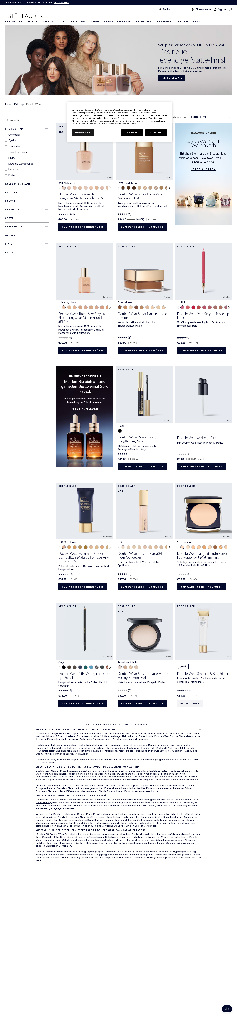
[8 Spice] (215, 307)
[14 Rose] (210, 307)
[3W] (167, 547)
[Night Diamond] (96, 667)
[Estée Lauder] (24, 15)
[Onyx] (64, 667)
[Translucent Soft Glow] (131, 307)
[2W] (156, 547)
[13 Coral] (188, 307)
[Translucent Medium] (131, 667)
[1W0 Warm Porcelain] (80, 188)
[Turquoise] (91, 667)
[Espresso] (75, 667)
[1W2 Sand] (69, 307)
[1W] (139, 547)
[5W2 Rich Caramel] (86, 547)
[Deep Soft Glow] (136, 307)
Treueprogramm (188, 21)
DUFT (62, 21)
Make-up (19, 104)
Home (8, 104)
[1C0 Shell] (69, 188)
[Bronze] (107, 667)
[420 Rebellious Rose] (204, 307)
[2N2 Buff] (91, 307)
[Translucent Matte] (153, 307)
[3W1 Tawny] (107, 307)
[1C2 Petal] (102, 188)
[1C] (128, 547)
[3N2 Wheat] (161, 188)
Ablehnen (132, 132)
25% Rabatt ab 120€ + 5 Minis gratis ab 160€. (37, 2)
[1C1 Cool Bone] (86, 188)
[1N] (134, 547)
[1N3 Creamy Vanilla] (107, 547)
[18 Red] (193, 307)
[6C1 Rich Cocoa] (128, 188)
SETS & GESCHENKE (117, 21)
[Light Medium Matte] (147, 307)
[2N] (150, 547)
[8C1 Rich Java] (215, 547)
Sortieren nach (178, 117)
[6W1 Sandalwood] (123, 188)
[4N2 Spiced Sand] (80, 547)
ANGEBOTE (164, 21)
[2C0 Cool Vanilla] (139, 188)
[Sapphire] (80, 667)
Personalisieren (83, 132)
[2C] (145, 547)
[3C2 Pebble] (167, 188)
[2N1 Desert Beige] (145, 188)
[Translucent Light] (120, 667)
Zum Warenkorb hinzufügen (83, 227)
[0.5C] (123, 547)
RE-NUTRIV (78, 21)
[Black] (120, 431)
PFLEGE (32, 21)
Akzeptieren (156, 132)
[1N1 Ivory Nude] (91, 188)
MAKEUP (48, 21)
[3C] (161, 547)
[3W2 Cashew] (69, 547)
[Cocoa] (69, 667)
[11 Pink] (182, 307)
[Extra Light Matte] (158, 307)
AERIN (95, 21)
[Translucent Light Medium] (136, 667)
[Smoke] (102, 667)
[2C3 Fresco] (156, 188)
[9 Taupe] (221, 307)
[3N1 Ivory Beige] (102, 307)
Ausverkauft (190, 703)
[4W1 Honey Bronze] (75, 547)
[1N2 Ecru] (107, 188)
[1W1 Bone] (96, 188)
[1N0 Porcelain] (75, 188)
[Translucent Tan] (125, 667)
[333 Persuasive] (199, 307)
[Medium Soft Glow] (125, 307)
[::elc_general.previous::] (60, 187)
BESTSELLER (13, 21)
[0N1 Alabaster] (64, 188)
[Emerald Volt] (86, 667)
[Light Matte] (164, 307)
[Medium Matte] (142, 307)
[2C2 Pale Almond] (86, 307)
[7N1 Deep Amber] (134, 188)
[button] (227, 1009)
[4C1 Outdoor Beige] (193, 547)
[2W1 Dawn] (150, 188)
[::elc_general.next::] (109, 187)
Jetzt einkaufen (171, 78)
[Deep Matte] (120, 307)
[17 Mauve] (226, 307)
